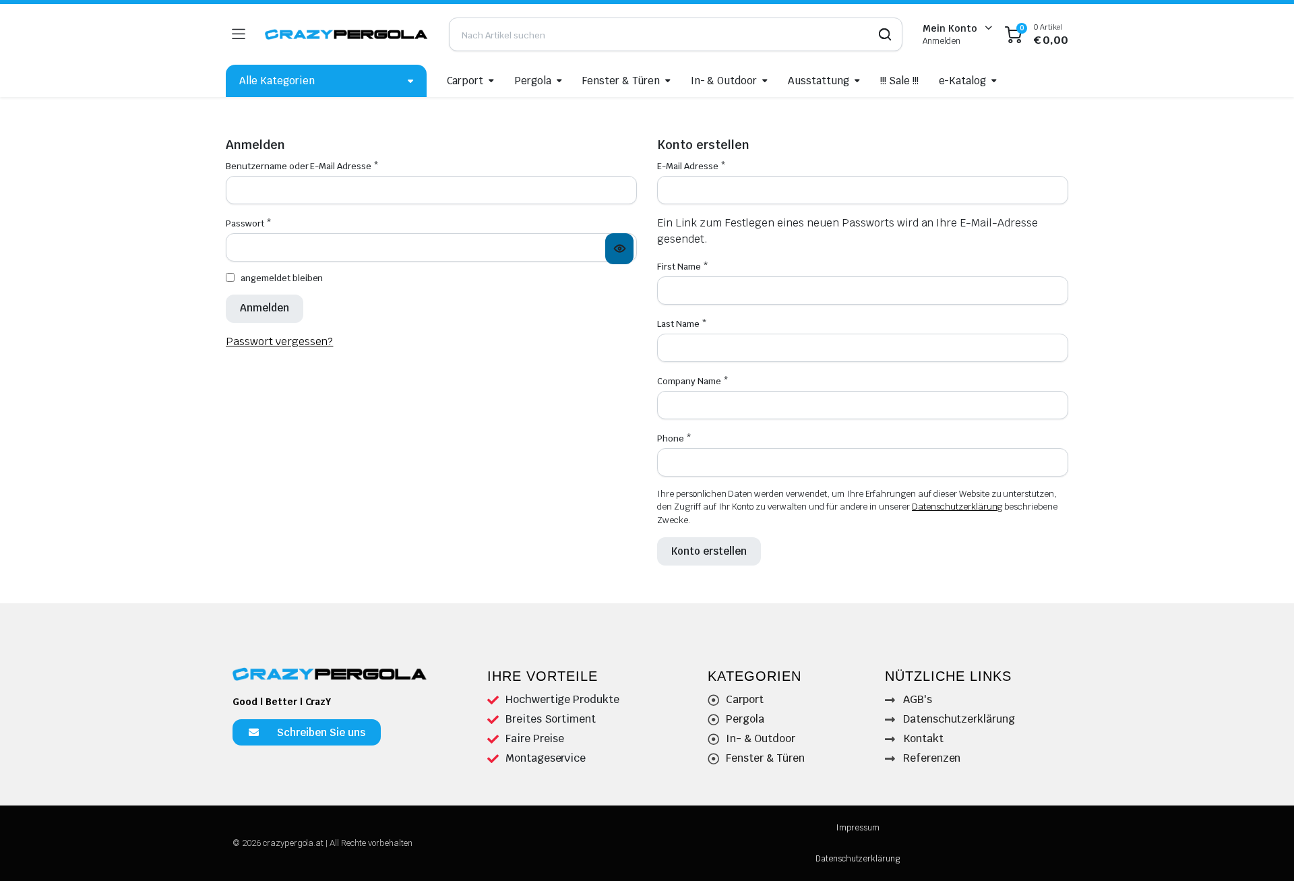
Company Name (693, 381)
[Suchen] (881, 34)
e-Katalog (963, 80)
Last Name (682, 324)
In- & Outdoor (724, 80)
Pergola (532, 80)
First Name (682, 266)
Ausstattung (818, 80)
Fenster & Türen (621, 80)
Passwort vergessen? (279, 341)
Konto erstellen (709, 551)
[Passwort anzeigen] (619, 248)
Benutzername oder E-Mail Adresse (302, 166)
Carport (465, 80)
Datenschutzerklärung (957, 506)
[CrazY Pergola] (347, 34)
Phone (674, 438)
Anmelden (264, 307)
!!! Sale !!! (899, 80)
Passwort (249, 223)
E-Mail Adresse (691, 166)
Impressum (858, 827)
